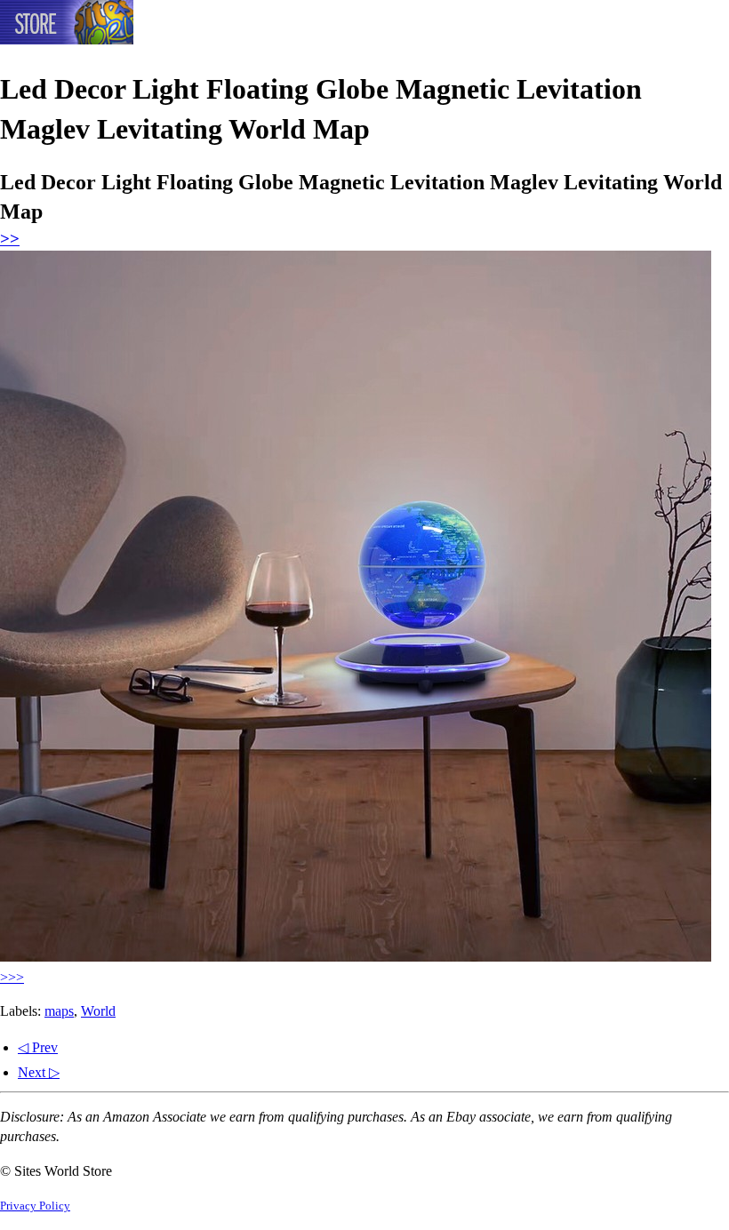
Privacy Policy (35, 1206)
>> (10, 238)
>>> (12, 977)
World (98, 1010)
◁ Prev (38, 1047)
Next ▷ (39, 1072)
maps (59, 1010)
